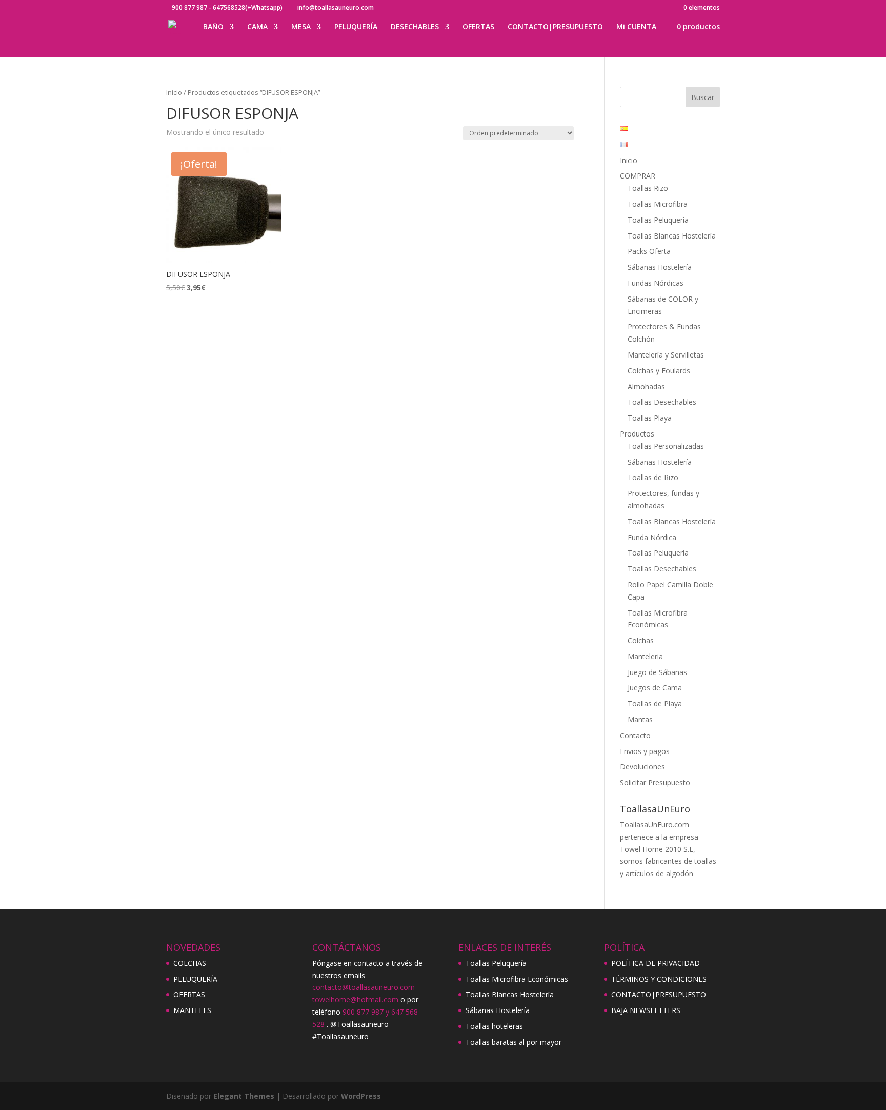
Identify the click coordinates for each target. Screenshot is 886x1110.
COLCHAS (189, 963)
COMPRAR (637, 176)
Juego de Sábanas (657, 672)
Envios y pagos (645, 751)
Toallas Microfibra (658, 204)
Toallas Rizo (648, 188)
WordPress (361, 1096)
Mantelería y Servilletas (666, 355)
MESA (301, 27)
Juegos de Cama (655, 687)
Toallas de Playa (655, 703)
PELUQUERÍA (355, 27)
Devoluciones (642, 766)
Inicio (174, 92)
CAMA (257, 27)
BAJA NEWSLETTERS (645, 1010)
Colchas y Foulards (659, 370)
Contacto (635, 735)
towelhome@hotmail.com (355, 999)
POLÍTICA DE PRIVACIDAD (655, 963)
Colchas (641, 640)
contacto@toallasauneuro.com (363, 987)
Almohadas (646, 386)
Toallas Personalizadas (666, 446)
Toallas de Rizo (653, 477)
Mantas (640, 719)
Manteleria (645, 656)
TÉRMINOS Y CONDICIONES (659, 979)
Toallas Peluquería (658, 220)
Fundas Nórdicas (655, 283)
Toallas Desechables (662, 402)
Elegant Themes (243, 1096)
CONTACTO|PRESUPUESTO (555, 27)
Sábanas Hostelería (660, 267)
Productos (637, 434)
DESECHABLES (415, 27)
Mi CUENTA (636, 27)
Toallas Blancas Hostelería (672, 236)
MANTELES (192, 1010)
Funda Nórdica (652, 537)
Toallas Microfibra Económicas (517, 979)
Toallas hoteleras (494, 1026)
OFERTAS (478, 27)
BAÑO (213, 27)
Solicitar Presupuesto (655, 782)
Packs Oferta (649, 251)
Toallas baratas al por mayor (513, 1042)
